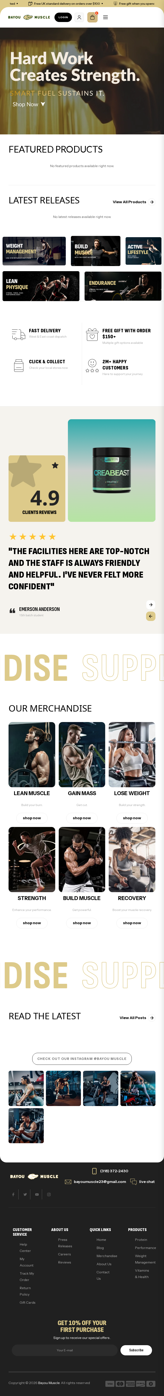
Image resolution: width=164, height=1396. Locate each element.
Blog (100, 1248)
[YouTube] (37, 1194)
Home (101, 1239)
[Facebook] (14, 1194)
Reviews (64, 1262)
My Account (27, 1262)
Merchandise (105, 1256)
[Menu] (105, 17)
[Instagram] (49, 1194)
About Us (104, 1264)
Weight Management (143, 1259)
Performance (143, 1248)
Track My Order (27, 1276)
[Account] (79, 17)
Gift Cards (27, 1302)
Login (63, 17)
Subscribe (136, 1350)
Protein (141, 1239)
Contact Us (103, 1275)
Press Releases (65, 1242)
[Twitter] (25, 1194)
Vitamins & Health (142, 1273)
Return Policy (25, 1291)
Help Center (25, 1247)
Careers (64, 1254)
